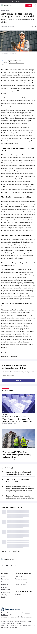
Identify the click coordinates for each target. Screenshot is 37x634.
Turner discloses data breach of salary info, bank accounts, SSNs (18, 473)
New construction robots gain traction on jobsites (17, 480)
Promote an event (20, 584)
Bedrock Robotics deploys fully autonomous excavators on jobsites (20, 497)
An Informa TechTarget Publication (18, 1)
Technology (13, 356)
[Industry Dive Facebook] (7, 565)
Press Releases (5, 592)
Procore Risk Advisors (17, 63)
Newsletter (4, 584)
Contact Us (4, 582)
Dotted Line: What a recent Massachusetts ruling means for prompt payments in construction (17, 419)
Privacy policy (5, 625)
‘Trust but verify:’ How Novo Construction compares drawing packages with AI (16, 454)
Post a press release (14, 551)
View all (4, 551)
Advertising (18, 576)
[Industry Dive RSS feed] (15, 565)
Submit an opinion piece (22, 582)
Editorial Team (5, 579)
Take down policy (24, 625)
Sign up (29, 5)
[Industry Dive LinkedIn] (2, 565)
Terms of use (14, 625)
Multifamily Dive (20, 594)
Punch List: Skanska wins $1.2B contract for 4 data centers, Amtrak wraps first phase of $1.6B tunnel (20, 489)
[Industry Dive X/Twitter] (11, 565)
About (3, 576)
